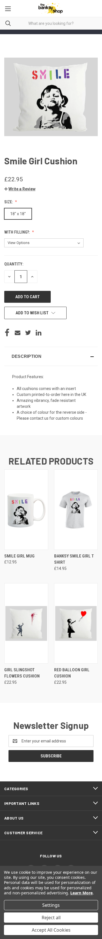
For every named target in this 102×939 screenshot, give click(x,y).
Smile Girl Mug (19, 556)
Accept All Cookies (51, 930)
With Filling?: (17, 232)
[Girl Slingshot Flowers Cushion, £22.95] (26, 623)
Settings (51, 905)
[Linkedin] (38, 333)
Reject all (51, 917)
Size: (9, 202)
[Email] (17, 333)
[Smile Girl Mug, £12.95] (26, 509)
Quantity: (13, 264)
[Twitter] (28, 333)
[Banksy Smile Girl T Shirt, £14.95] (76, 509)
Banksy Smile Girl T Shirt (74, 559)
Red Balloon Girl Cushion (72, 673)
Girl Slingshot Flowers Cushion (22, 673)
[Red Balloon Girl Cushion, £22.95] (76, 623)
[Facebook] (7, 333)
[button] (19, 189)
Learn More (81, 893)
